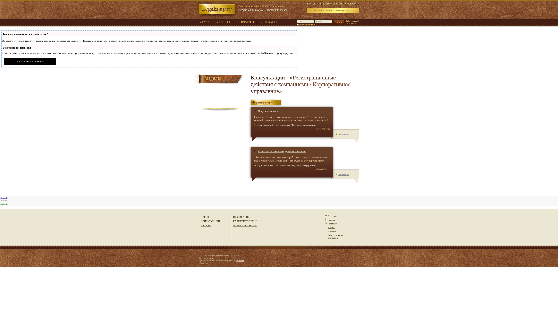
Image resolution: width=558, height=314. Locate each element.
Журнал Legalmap (245, 225)
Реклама (331, 227)
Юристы (206, 225)
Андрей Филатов (322, 128)
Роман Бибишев (323, 169)
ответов (343, 134)
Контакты (332, 231)
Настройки (332, 223)
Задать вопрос (264, 102)
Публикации (241, 216)
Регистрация (351, 23)
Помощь (331, 219)
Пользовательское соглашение (335, 236)
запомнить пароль (307, 24)
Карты (205, 216)
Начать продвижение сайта (30, 61)
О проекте (332, 216)
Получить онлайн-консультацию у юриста (331, 10)
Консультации (210, 221)
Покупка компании (268, 111)
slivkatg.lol (4, 198)
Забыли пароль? (352, 21)
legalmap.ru (240, 260)
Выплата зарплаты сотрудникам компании (282, 151)
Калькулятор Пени (245, 221)
